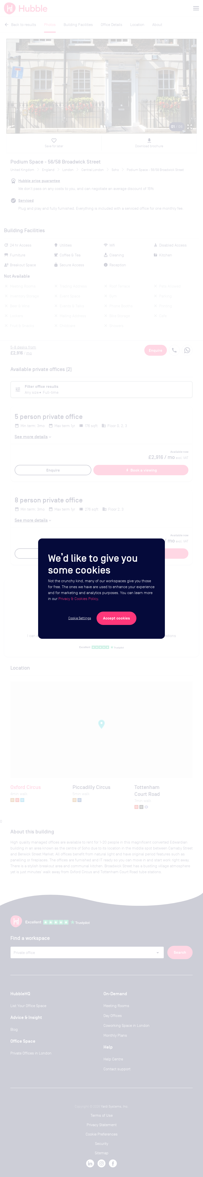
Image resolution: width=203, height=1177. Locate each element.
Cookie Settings (79, 618)
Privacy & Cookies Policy (78, 599)
